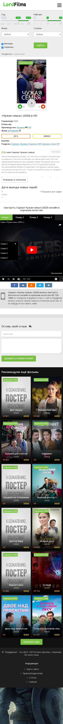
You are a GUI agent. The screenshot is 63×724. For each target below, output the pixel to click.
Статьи (32, 677)
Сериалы (8, 47)
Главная (33, 681)
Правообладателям (32, 673)
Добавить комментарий (18, 358)
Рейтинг (38, 14)
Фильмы (8, 43)
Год (3, 14)
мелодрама (13, 130)
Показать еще (31, 641)
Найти (40, 45)
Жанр (4, 28)
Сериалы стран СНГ (51, 144)
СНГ (29, 127)
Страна (38, 28)
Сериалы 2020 (34, 144)
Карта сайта (33, 669)
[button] (51, 194)
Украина (21, 127)
